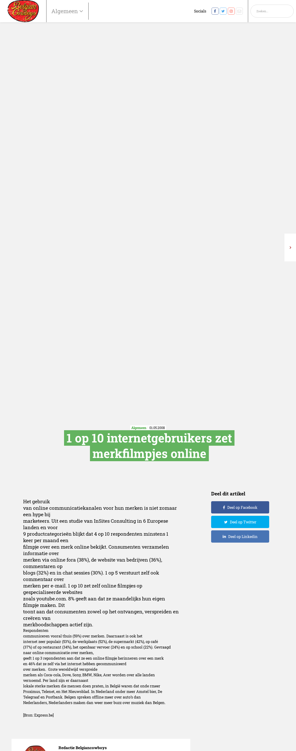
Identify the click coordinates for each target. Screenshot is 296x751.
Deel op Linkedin (243, 536)
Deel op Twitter (243, 521)
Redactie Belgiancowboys (83, 747)
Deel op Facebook (242, 507)
